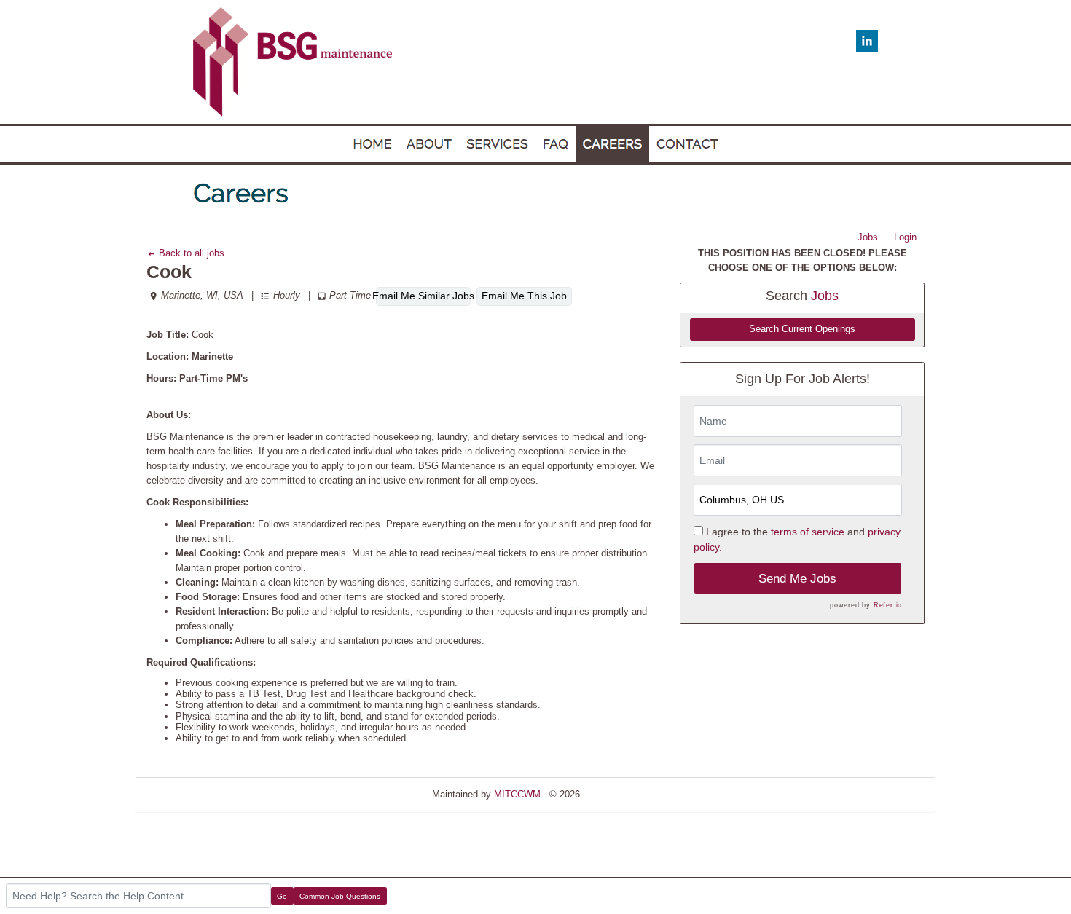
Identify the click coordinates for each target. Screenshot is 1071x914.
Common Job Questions (339, 896)
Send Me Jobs (797, 579)
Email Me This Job (524, 296)
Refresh (622, 794)
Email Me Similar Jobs (423, 296)
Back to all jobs (190, 253)
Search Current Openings (802, 329)
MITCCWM (517, 794)
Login (905, 237)
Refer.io (888, 605)
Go (282, 896)
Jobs (868, 237)
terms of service (807, 531)
